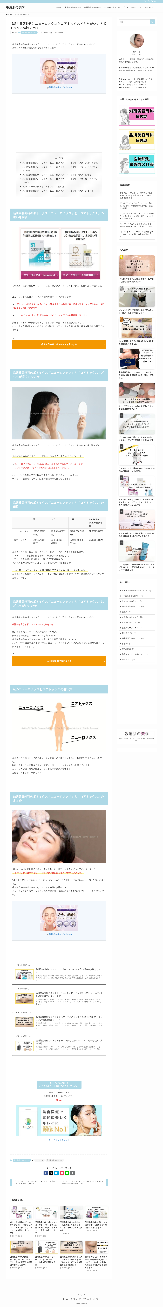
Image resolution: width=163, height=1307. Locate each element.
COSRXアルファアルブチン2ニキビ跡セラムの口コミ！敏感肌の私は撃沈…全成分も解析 (136, 205)
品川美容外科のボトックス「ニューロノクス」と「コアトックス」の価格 (57, 175)
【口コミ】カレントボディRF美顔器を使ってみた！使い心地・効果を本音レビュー (136, 234)
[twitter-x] (145, 1)
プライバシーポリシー (91, 1299)
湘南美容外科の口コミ (133, 638)
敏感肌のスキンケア (132, 617)
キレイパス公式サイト (59, 1140)
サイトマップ (75, 1299)
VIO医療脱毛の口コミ (132, 596)
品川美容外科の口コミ (29, 32)
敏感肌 (126, 612)
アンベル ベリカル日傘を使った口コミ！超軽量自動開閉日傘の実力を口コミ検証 (136, 225)
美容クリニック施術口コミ (135, 654)
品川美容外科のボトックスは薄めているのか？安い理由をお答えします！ (68, 970)
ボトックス (39, 1160)
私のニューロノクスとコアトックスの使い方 (43, 186)
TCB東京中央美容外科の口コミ (136, 591)
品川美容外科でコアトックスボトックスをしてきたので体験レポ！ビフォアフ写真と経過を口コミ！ (69, 1018)
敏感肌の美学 (15, 7)
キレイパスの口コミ (132, 601)
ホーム (65, 1299)
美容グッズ (128, 659)
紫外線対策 (128, 649)
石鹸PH (126, 644)
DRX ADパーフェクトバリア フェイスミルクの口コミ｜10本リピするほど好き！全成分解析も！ (136, 195)
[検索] (155, 1)
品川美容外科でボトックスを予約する (59, 344)
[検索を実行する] (152, 21)
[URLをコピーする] (72, 1173)
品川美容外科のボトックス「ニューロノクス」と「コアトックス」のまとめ (58, 191)
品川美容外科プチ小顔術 (60, 87)
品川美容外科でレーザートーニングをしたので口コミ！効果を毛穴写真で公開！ (69, 1041)
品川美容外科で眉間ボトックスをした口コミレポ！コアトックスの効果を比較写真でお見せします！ (69, 994)
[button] (46, 1173)
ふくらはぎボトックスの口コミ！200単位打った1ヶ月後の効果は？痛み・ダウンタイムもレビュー (137, 216)
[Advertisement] (59, 126)
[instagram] (148, 1)
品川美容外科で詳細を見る (59, 661)
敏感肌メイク (129, 633)
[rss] (152, 1)
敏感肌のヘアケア (131, 622)
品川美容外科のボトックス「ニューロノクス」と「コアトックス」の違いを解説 (60, 163)
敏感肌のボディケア (132, 628)
